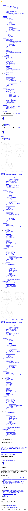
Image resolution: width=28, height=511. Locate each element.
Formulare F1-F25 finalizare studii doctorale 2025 (11, 452)
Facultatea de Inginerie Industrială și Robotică (13, 490)
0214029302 (17, 113)
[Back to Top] (1, 1)
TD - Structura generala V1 (9, 459)
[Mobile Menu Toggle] (1, 142)
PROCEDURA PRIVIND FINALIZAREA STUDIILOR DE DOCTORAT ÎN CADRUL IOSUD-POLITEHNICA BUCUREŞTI (14, 448)
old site (2, 121)
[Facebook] (3, 117)
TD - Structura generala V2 (9, 460)
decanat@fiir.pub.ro (11, 505)
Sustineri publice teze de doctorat (8, 454)
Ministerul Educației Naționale (9, 494)
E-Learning (5, 496)
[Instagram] (3, 119)
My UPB (5, 495)
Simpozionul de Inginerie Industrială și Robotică (13, 491)
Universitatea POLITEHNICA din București (12, 492)
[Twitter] (3, 118)
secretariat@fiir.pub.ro (12, 507)
